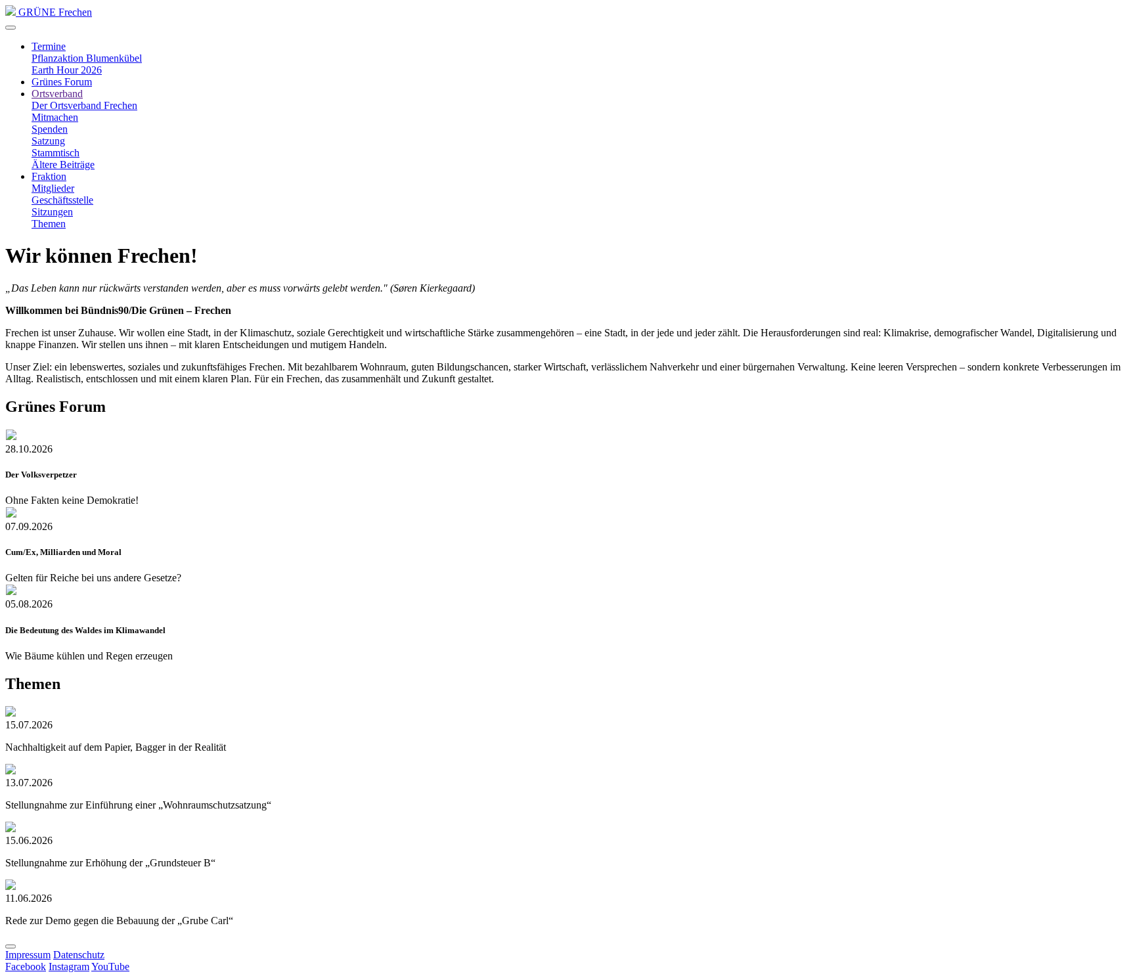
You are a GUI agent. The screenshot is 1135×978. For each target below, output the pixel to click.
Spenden (50, 129)
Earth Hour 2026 (67, 70)
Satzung (48, 140)
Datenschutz (78, 954)
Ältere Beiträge (63, 164)
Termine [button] (49, 46)
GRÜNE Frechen (54, 12)
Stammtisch (55, 152)
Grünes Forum (62, 81)
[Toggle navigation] (10, 28)
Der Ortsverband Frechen (84, 105)
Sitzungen (52, 211)
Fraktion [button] (49, 176)
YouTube (110, 966)
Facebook (25, 966)
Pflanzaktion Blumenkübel (87, 58)
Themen (49, 223)
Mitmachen (55, 117)
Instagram (69, 966)
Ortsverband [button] (57, 93)
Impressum (28, 954)
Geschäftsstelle (62, 200)
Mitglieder (53, 188)
